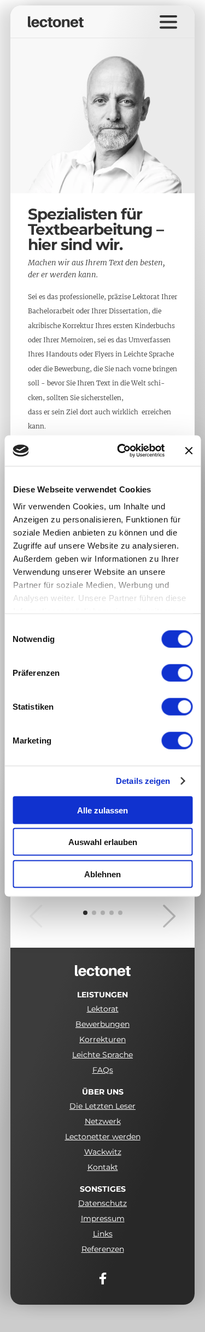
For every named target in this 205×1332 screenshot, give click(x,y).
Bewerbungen (102, 1024)
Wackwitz (102, 1152)
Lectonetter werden (102, 1136)
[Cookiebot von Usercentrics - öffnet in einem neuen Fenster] (122, 451)
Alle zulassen (102, 809)
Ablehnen (102, 873)
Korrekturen (102, 1039)
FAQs (102, 1070)
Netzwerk (103, 1121)
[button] (157, 916)
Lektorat (103, 1009)
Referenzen (102, 1249)
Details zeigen (143, 781)
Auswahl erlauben (102, 842)
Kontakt (102, 1167)
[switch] (176, 672)
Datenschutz (102, 1203)
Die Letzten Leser (102, 1106)
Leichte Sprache (102, 1055)
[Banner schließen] (188, 450)
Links (103, 1234)
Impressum (103, 1218)
